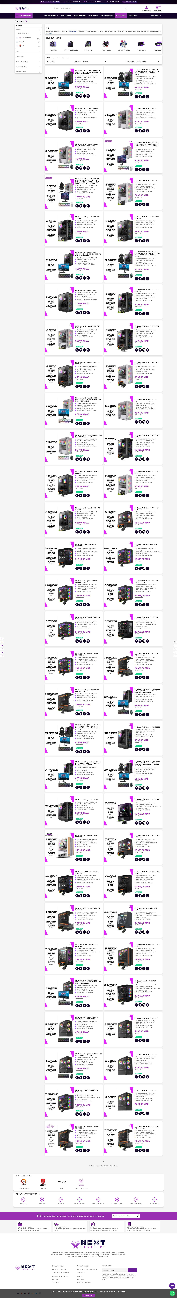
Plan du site (57, 1279)
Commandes (81, 1273)
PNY (31, 42)
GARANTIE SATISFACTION (60, 1273)
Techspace (56, 1282)
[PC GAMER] (53, 44)
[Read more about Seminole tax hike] (138, 1216)
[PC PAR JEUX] (106, 44)
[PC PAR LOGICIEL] (123, 44)
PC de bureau (72, 31)
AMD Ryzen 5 (98, 1203)
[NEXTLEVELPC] (81, 1182)
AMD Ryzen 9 (136, 1203)
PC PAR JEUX (106, 50)
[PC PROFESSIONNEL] (70, 44)
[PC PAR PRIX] (88, 44)
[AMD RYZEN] (23, 1182)
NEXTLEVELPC (31, 38)
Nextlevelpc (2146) (82, 1188)
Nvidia (61, 1203)
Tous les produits (148, 61)
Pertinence (94, 61)
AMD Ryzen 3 (79, 1203)
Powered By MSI (159, 50)
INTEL (42, 1203)
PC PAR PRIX (89, 50)
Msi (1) (43, 1188)
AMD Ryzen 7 (117, 1203)
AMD (23, 1203)
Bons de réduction (84, 1282)
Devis (172, 1286)
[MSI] (42, 1182)
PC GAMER (53, 50)
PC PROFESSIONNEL (71, 50)
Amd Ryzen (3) (24, 1188)
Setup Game (142, 50)
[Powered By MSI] (159, 44)
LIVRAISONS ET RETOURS (60, 1276)
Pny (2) (62, 1188)
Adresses (80, 1279)
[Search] (126, 8)
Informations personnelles (88, 1269)
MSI (31, 46)
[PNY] (62, 1182)
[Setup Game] (141, 44)
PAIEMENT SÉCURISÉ (59, 1269)
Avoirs (79, 1276)
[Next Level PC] (22, 8)
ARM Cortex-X (154, 1203)
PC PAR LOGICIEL (124, 50)
